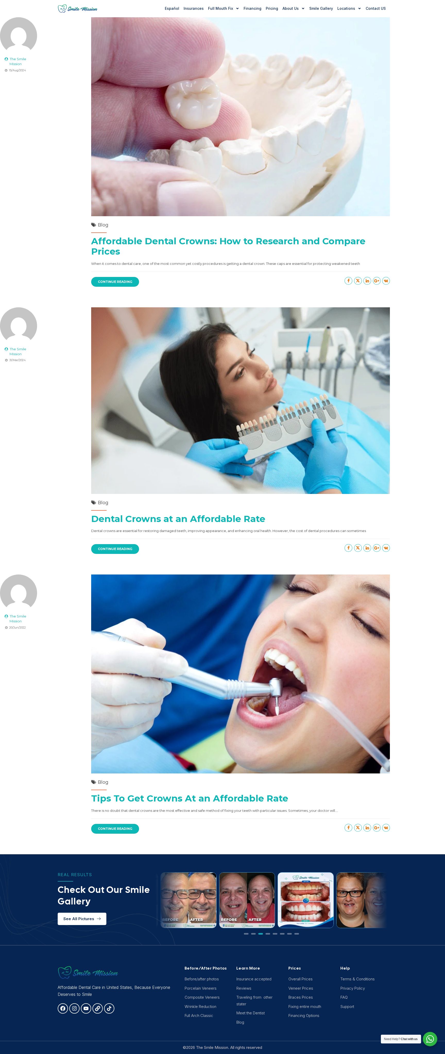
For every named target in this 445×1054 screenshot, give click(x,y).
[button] (246, 934)
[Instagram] (74, 1008)
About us (291, 8)
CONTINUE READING (115, 282)
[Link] (97, 1008)
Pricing (272, 8)
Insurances (194, 8)
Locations (346, 8)
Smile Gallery (321, 8)
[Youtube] (86, 1008)
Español (172, 8)
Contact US (376, 8)
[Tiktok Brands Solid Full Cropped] (109, 1008)
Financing (252, 8)
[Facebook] (63, 1008)
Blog (103, 225)
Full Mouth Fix (220, 8)
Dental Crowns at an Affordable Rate (178, 518)
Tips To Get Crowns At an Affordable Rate (189, 798)
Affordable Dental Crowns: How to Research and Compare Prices (228, 246)
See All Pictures (78, 918)
